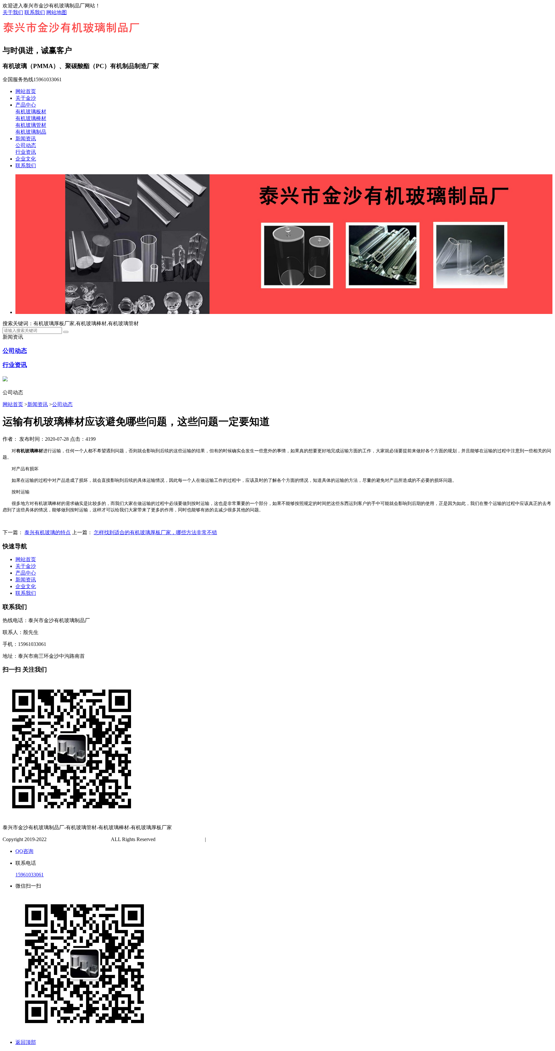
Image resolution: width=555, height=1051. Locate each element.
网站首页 (25, 91)
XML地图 (239, 839)
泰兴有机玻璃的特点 (47, 532)
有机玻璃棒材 (30, 118)
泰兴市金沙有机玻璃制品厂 (79, 839)
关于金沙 (25, 98)
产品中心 (25, 105)
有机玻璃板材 (30, 111)
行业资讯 (25, 152)
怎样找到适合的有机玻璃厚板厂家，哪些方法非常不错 (155, 532)
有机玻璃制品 (30, 132)
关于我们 (13, 12)
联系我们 (34, 12)
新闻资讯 (25, 138)
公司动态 (25, 145)
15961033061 (29, 874)
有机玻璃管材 (30, 125)
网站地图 (56, 12)
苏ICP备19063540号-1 (181, 839)
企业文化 (25, 158)
